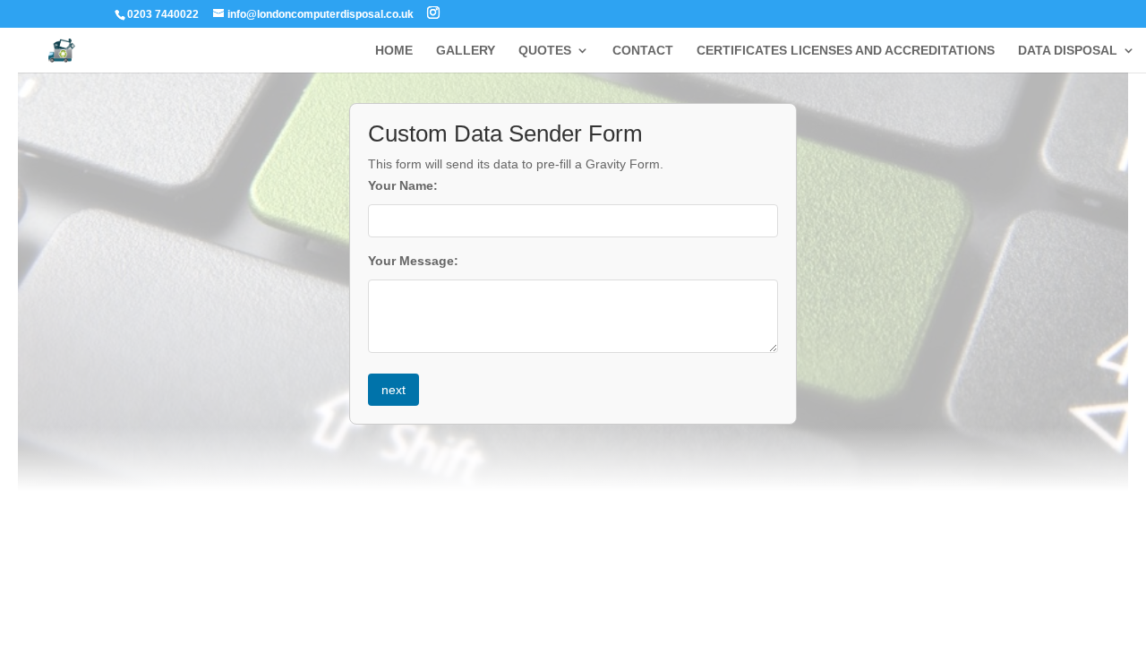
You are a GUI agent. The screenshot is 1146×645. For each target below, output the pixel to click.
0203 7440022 (163, 14)
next (393, 390)
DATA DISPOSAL (1067, 50)
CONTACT (642, 50)
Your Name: (403, 185)
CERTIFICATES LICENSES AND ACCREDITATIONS (846, 50)
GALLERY (465, 50)
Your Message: (413, 261)
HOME (394, 50)
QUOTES (544, 50)
